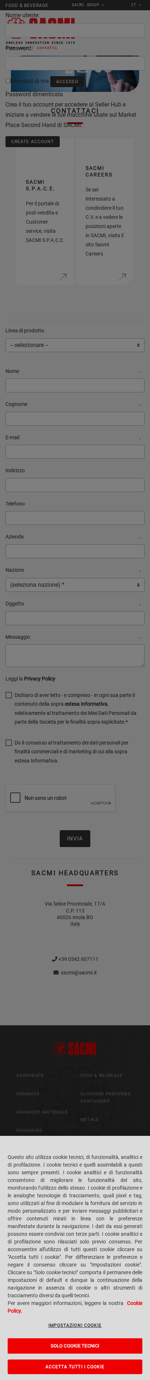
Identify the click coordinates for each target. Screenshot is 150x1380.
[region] (75, 1258)
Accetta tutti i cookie (75, 1366)
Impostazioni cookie (75, 1325)
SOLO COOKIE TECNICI (75, 1346)
